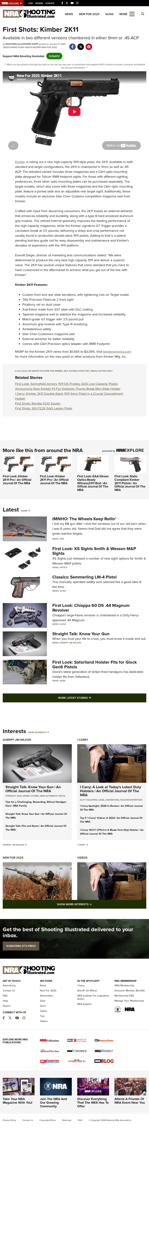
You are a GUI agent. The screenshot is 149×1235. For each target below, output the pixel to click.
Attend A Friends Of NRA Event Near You (129, 1101)
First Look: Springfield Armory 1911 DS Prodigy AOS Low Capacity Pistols (66, 383)
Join (30, 3)
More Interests (37, 732)
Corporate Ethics (47, 1120)
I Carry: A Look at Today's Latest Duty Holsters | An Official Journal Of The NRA (110, 791)
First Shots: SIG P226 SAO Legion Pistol (43, 408)
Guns (109, 14)
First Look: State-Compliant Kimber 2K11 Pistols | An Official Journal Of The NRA (129, 483)
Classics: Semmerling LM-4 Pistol (84, 577)
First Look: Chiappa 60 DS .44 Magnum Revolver (91, 607)
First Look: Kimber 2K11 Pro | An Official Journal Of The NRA (17, 479)
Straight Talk (13, 795)
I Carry (82, 740)
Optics (63, 567)
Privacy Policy (9, 1120)
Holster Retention (131, 799)
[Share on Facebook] (72, 45)
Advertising (9, 985)
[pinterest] (89, 45)
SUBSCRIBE (21, 946)
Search (7, 1006)
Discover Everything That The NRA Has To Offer (93, 1103)
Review (37, 47)
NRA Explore (84, 1004)
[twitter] (80, 45)
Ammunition (46, 995)
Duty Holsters (88, 799)
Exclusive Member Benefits (129, 990)
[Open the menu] (131, 14)
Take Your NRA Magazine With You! (17, 1101)
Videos (7, 47)
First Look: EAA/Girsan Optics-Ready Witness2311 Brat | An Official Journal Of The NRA (93, 483)
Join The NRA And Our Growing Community (53, 1103)
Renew (39, 3)
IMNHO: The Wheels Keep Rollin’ (84, 519)
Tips (62, 538)
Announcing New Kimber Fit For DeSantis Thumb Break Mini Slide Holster (67, 388)
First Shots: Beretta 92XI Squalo (37, 403)
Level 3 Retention (108, 799)
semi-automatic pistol (52, 795)
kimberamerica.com (117, 351)
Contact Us (9, 990)
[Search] (142, 14)
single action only (101, 370)
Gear (62, 680)
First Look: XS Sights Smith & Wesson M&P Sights (94, 550)
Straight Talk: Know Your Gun (81, 634)
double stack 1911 (79, 370)
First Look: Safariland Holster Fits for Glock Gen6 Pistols (94, 664)
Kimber (20, 162)
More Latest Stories (89, 698)
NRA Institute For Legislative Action (93, 997)
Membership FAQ (124, 995)
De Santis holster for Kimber (45, 370)
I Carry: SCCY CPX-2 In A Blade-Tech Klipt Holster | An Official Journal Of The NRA (112, 832)
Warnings (66, 1120)
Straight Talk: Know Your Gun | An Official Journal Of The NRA (33, 788)
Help (5, 1001)
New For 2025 (89, 14)
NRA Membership (124, 985)
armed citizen (31, 795)
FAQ (5, 995)
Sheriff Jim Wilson (70, 642)
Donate (50, 3)
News (69, 14)
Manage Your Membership (129, 1001)
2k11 (66, 370)
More (24, 510)
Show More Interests (94, 904)
